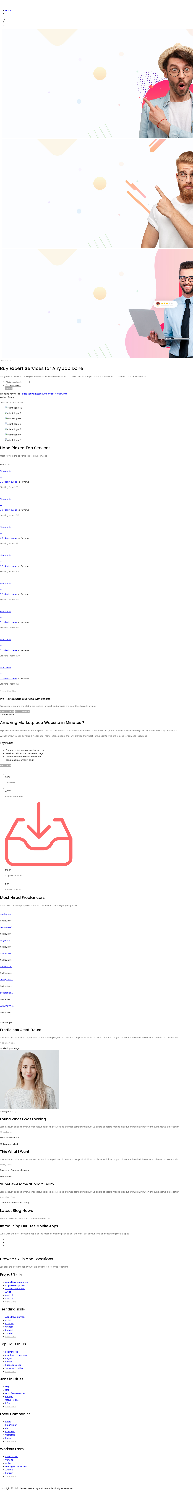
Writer (65, 393)
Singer (58, 393)
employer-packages (16, 1355)
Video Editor (11, 1456)
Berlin (8, 1421)
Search (9, 389)
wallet (8, 1463)
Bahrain (9, 1473)
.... (1, 476)
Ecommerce (11, 1351)
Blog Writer (11, 1424)
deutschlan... (6, 992)
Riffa (7, 1403)
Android (9, 1469)
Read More (5, 765)
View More (10, 1301)
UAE (7, 1386)
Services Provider (14, 1368)
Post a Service (22, 711)
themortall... (6, 966)
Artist (52, 393)
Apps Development (15, 1285)
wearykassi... (6, 979)
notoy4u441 (6, 927)
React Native (27, 393)
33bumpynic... (7, 1005)
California (10, 1431)
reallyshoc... (6, 914)
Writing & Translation (16, 1466)
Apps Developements (16, 1282)
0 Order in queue (8, 481)
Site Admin (5, 471)
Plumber (45, 393)
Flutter (37, 393)
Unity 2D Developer (15, 1393)
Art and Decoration (15, 1288)
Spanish (9, 1330)
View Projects (7, 711)
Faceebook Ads (13, 1365)
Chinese (9, 1323)
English (8, 1358)
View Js (9, 1459)
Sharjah (9, 1396)
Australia (9, 1295)
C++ (7, 1428)
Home (8, 10)
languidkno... (6, 940)
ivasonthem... (6, 953)
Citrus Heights (12, 1399)
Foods (8, 1438)
